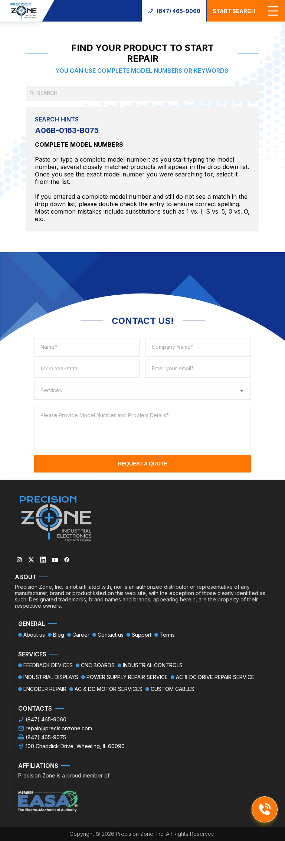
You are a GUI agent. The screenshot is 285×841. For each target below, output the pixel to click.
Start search (234, 11)
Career (80, 634)
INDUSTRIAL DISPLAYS (50, 677)
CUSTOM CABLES (172, 689)
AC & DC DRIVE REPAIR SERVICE (215, 677)
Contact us (111, 634)
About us (34, 634)
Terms (167, 634)
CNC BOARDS (98, 665)
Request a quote (142, 464)
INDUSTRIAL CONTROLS (153, 665)
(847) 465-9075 (46, 737)
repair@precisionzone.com (59, 728)
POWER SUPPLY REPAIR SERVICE (127, 677)
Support (141, 634)
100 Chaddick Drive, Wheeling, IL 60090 (75, 746)
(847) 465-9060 (178, 11)
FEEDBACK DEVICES (48, 665)
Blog (58, 634)
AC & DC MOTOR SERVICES (108, 689)
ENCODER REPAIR (44, 689)
